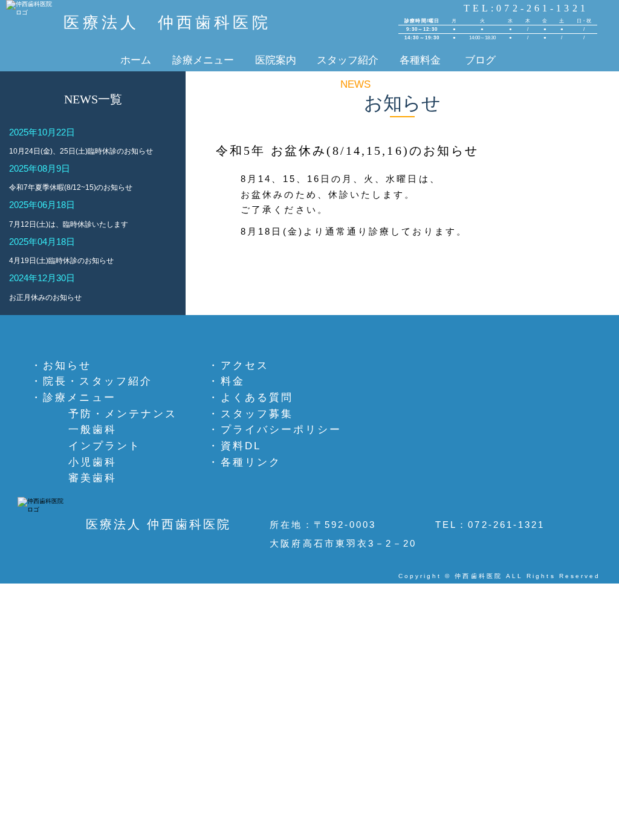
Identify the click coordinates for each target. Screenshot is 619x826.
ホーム (135, 60)
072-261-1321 (506, 524)
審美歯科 (92, 478)
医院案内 (275, 60)
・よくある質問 (250, 397)
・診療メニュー (73, 397)
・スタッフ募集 (250, 414)
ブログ (482, 60)
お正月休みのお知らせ (45, 297)
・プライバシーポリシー (275, 429)
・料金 (226, 381)
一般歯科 (92, 429)
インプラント (104, 446)
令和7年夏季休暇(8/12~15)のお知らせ (70, 187)
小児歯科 (92, 462)
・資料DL (234, 446)
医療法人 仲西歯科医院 (166, 22)
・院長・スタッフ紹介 (91, 381)
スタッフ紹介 (347, 60)
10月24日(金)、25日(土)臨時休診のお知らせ (81, 151)
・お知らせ (61, 365)
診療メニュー (203, 60)
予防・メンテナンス (122, 414)
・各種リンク (244, 462)
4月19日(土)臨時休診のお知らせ (61, 260)
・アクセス (238, 365)
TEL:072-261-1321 (526, 8)
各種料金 (422, 60)
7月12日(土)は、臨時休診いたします (68, 224)
